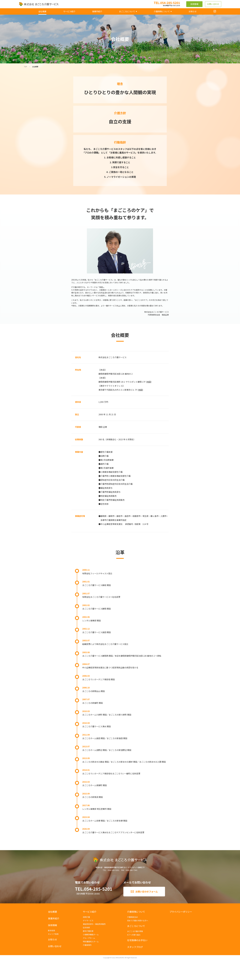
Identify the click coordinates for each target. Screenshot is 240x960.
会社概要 (35, 67)
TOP (25, 67)
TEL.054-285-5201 (93, 889)
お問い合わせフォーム (146, 891)
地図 (149, 381)
